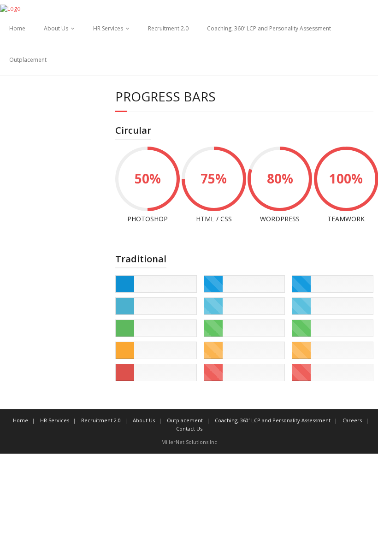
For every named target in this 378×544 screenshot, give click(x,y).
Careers (352, 420)
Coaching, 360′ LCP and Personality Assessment (269, 28)
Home (17, 28)
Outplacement (28, 60)
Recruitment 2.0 (168, 28)
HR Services (108, 28)
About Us (56, 28)
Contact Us (189, 428)
